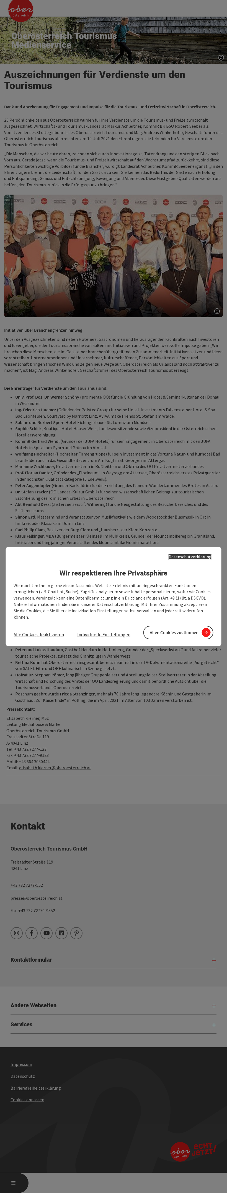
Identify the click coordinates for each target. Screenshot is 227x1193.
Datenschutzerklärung (190, 556)
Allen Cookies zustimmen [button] (174, 632)
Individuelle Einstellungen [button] (103, 635)
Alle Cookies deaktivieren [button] (39, 635)
